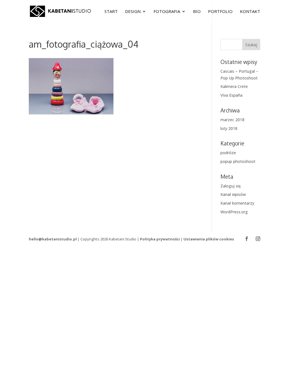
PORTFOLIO (220, 11)
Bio (197, 11)
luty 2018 (228, 128)
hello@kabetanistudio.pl (53, 239)
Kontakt (250, 11)
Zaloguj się (230, 186)
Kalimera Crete (234, 86)
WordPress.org (234, 211)
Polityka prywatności (160, 239)
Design (133, 11)
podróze (228, 152)
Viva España (231, 95)
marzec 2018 (232, 119)
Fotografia (167, 11)
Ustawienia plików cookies (208, 239)
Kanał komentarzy (237, 203)
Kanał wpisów (233, 194)
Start (111, 11)
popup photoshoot (237, 161)
